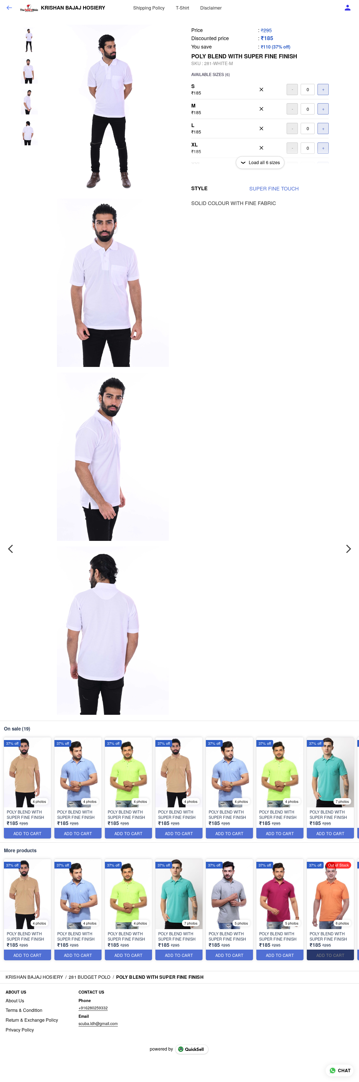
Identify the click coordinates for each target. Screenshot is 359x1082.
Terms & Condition (24, 1010)
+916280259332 (93, 1007)
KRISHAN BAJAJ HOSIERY (73, 8)
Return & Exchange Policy (32, 1020)
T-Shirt (182, 7)
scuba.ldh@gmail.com (98, 1023)
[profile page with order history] (347, 7)
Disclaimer (211, 7)
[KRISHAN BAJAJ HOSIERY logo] (29, 8)
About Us (15, 1001)
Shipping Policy (149, 7)
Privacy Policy (20, 1030)
